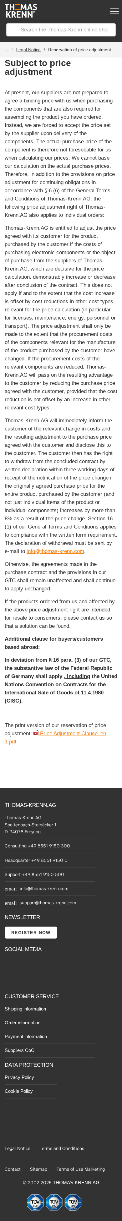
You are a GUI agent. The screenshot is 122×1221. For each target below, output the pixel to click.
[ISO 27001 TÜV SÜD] (73, 1210)
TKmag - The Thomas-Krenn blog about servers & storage (44, 965)
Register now (31, 932)
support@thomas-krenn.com (48, 903)
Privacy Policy (19, 1077)
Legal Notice (28, 49)
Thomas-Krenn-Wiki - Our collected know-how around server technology (44, 979)
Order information (22, 1022)
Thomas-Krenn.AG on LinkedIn (10, 979)
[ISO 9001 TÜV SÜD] (36, 1210)
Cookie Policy (19, 1091)
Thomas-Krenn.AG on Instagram (24, 979)
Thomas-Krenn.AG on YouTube (24, 965)
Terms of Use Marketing (81, 1169)
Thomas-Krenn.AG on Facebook (10, 965)
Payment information (26, 1036)
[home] (18, 16)
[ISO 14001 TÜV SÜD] (54, 1210)
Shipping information (25, 1008)
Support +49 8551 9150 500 (34, 874)
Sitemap (38, 1169)
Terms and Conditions (62, 1148)
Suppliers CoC (19, 1050)
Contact (13, 1169)
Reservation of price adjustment (79, 49)
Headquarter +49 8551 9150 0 (36, 860)
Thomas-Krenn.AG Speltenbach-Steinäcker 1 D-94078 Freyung (30, 824)
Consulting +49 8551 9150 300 (37, 846)
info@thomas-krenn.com (55, 551)
